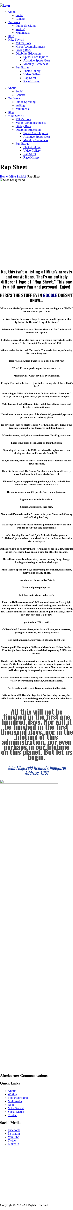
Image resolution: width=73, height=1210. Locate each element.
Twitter (12, 1140)
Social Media (16, 1111)
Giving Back (23, 50)
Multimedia (23, 32)
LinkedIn (13, 1144)
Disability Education (28, 53)
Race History (31, 81)
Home (4, 176)
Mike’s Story (23, 43)
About (12, 11)
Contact (20, 18)
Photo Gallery (31, 71)
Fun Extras (22, 67)
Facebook (14, 1130)
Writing (20, 29)
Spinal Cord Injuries (35, 57)
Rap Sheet (29, 77)
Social (19, 15)
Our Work (14, 22)
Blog (11, 36)
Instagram (14, 1133)
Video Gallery (32, 74)
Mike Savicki (16, 39)
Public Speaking (26, 25)
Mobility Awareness (35, 64)
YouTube (13, 1137)
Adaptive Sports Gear (36, 60)
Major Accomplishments (31, 46)
